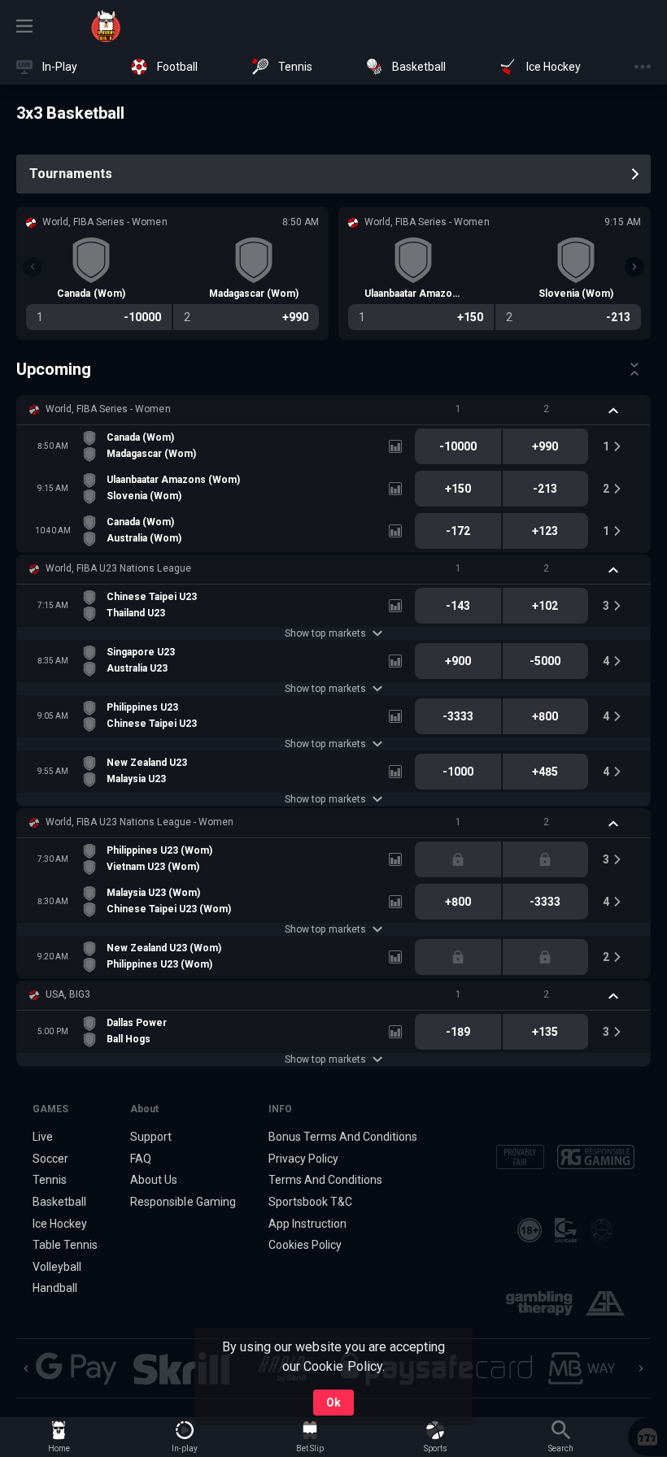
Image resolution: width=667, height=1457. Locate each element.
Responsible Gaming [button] (182, 1201)
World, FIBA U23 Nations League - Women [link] (139, 822)
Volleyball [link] (57, 1266)
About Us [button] (153, 1179)
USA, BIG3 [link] (68, 994)
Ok (333, 1402)
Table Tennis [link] (65, 1244)
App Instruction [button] (307, 1223)
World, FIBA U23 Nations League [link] (118, 568)
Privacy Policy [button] (303, 1158)
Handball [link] (55, 1287)
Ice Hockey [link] (60, 1223)
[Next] (634, 266)
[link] (106, 26)
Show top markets (325, 633)
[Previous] (32, 266)
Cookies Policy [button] (305, 1244)
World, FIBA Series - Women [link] (108, 409)
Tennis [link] (50, 1179)
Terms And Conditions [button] (325, 1179)
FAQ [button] (140, 1158)
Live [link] (43, 1136)
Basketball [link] (59, 1201)
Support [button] (151, 1136)
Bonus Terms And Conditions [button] (343, 1136)
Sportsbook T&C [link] (310, 1201)
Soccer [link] (50, 1158)
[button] (333, 409)
